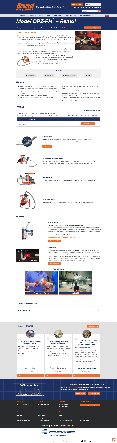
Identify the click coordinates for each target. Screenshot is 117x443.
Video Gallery (41, 415)
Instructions (31, 76)
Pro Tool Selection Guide (74, 387)
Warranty (40, 418)
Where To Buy (63, 418)
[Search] (99, 11)
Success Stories (84, 421)
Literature (49, 76)
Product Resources (22, 418)
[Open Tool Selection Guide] (92, 15)
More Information (54, 241)
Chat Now (19, 415)
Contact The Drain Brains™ (24, 421)
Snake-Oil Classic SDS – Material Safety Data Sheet (62, 237)
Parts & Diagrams (70, 76)
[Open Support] (35, 15)
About (60, 415)
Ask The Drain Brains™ (86, 418)
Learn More (47, 146)
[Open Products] (26, 15)
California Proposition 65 (44, 421)
